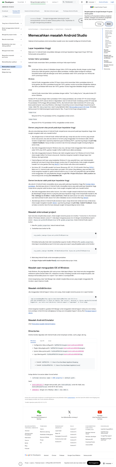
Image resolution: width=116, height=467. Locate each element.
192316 (91, 167)
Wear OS (57, 433)
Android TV (58, 441)
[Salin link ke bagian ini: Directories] (41, 331)
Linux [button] (49, 341)
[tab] (33, 341)
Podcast (27, 448)
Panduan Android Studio (90, 433)
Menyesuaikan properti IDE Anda (79, 107)
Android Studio (103, 2)
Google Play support (106, 436)
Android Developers (33, 29)
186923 (54, 203)
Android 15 (73, 434)
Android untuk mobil (60, 439)
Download (5, 11)
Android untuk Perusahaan (29, 434)
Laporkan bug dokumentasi (104, 432)
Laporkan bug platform (107, 429)
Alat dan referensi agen (51, 11)
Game (42, 429)
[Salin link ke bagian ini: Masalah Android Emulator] (55, 320)
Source (27, 440)
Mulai (109, 24)
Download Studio (90, 442)
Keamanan (28, 437)
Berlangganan (93, 463)
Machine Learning (45, 432)
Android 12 (73, 442)
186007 (56, 164)
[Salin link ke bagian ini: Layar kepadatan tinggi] (52, 48)
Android (27, 430)
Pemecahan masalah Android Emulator (43, 324)
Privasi (41, 440)
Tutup (99, 24)
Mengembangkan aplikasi (38, 2)
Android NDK (89, 444)
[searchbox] (11, 16)
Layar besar (58, 430)
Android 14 (73, 437)
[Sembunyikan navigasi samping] (20, 464)
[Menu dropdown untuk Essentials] (26, 2)
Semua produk (88, 455)
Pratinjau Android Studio (70, 11)
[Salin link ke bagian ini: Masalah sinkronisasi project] (57, 212)
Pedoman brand (39, 463)
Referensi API (89, 439)
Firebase (62, 455)
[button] (10, 23)
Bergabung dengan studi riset (106, 439)
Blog (26, 446)
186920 (85, 198)
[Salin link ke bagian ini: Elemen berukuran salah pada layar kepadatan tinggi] (71, 181)
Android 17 (73, 429)
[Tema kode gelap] (96, 233)
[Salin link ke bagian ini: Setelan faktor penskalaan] (50, 59)
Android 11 (73, 445)
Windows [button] (33, 341)
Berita (26, 443)
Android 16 (73, 432)
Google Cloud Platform (74, 455)
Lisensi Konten (71, 397)
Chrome (54, 455)
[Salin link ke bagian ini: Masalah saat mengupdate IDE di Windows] (71, 268)
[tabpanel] (62, 356)
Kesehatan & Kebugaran (46, 434)
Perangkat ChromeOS (61, 436)
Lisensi (32, 463)
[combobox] (70, 2)
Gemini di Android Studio (32, 11)
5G (41, 442)
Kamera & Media (44, 437)
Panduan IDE (16, 11)
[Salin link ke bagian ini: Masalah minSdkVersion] (53, 288)
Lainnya (54, 2)
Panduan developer (91, 436)
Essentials (21, 2)
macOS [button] (42, 341)
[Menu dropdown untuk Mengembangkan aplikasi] (48, 2)
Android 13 (73, 440)
